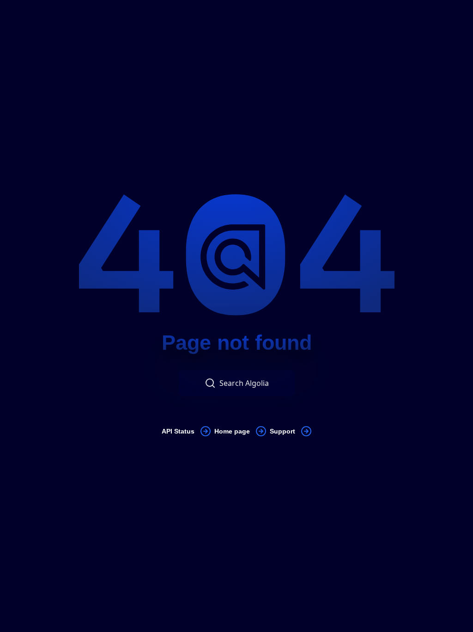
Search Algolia (244, 383)
